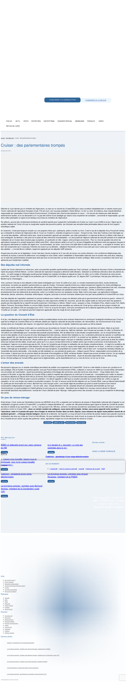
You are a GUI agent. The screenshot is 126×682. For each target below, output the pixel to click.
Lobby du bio (58, 422)
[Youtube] (60, 105)
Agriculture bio (10, 138)
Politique (81, 422)
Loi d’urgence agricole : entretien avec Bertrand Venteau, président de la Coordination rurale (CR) (21, 488)
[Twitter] (51, 105)
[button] (122, 121)
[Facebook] (64, 105)
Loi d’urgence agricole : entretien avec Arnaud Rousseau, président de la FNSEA (68, 475)
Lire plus (4, 481)
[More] (72, 432)
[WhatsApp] (46, 105)
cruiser (47, 422)
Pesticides (70, 422)
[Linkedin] (55, 105)
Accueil (3, 138)
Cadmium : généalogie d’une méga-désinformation (67, 456)
